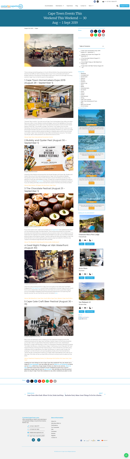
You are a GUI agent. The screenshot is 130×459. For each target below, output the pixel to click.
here (56, 293)
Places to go (84, 83)
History (83, 93)
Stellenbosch (55, 229)
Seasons (83, 78)
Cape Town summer (86, 99)
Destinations (59, 6)
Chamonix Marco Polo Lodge (89, 235)
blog (30, 366)
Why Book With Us (56, 423)
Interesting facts (85, 88)
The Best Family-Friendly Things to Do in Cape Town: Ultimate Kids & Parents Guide (91, 199)
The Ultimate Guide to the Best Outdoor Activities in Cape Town (91, 122)
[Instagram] (98, 1)
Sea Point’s (40, 181)
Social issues (84, 76)
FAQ (52, 429)
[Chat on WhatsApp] (126, 455)
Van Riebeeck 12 (85, 302)
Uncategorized (84, 75)
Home (82, 91)
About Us (53, 421)
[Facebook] (95, 1)
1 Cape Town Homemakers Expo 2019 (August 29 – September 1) (90, 51)
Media (82, 86)
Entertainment (84, 96)
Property (83, 81)
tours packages (34, 364)
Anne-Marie (83, 268)
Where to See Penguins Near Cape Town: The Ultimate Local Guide (91, 148)
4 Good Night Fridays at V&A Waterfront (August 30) (91, 62)
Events (82, 94)
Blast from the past (86, 104)
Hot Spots (83, 89)
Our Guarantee (55, 427)
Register (53, 435)
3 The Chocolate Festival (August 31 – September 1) (90, 59)
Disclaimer (54, 431)
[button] (91, 31)
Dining (82, 98)
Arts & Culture (84, 106)
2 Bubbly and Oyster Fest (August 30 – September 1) (91, 55)
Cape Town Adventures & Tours (89, 101)
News (82, 85)
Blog (76, 6)
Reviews (83, 80)
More (90, 6)
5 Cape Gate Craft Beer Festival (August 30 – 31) (92, 66)
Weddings (83, 73)
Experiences (70, 6)
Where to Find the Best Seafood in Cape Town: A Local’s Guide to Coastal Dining (91, 173)
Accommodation (49, 6)
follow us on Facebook (60, 364)
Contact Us (83, 6)
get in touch (48, 369)
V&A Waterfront (36, 288)
